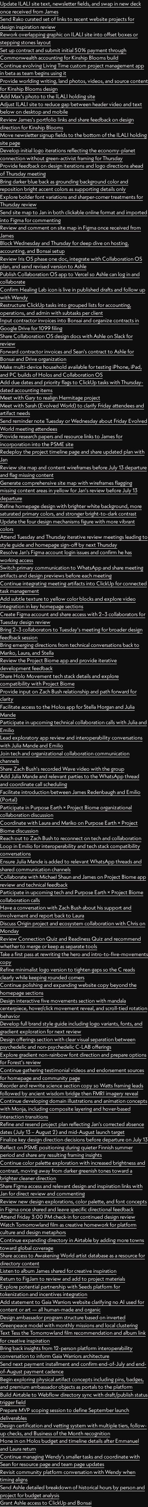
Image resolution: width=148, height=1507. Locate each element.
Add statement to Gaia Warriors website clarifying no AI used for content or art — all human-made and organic (72, 1305)
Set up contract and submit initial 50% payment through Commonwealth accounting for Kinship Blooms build (63, 54)
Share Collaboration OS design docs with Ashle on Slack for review (66, 339)
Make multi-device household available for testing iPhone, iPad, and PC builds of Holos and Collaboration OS (71, 370)
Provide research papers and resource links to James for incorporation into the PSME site (61, 440)
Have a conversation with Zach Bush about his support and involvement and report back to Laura (65, 911)
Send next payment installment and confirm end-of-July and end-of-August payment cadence (73, 1367)
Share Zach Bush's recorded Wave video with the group (62, 768)
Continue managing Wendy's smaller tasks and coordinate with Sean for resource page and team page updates (70, 1460)
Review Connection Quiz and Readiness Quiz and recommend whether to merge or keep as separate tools (70, 942)
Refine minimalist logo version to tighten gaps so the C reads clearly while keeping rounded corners (67, 973)
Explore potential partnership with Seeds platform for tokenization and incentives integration (60, 1290)
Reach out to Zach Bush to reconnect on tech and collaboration (70, 838)
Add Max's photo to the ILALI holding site (47, 96)
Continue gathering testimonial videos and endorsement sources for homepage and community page (72, 1073)
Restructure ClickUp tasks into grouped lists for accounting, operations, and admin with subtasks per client (65, 308)
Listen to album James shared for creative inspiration (58, 1270)
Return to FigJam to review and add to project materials (62, 1278)
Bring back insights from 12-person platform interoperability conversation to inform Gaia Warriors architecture (66, 1352)
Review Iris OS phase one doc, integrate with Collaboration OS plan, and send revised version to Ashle (71, 262)
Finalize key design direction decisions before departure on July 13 (74, 1139)
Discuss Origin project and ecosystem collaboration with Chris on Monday (72, 927)
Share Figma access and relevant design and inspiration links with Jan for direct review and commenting (71, 1189)
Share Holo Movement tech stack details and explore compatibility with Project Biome (59, 679)
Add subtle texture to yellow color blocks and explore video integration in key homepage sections (68, 602)
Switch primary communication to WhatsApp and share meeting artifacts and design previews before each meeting (71, 571)
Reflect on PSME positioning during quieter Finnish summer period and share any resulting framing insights (66, 1151)
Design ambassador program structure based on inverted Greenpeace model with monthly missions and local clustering (69, 1321)
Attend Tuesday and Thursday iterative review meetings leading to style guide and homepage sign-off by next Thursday (74, 540)
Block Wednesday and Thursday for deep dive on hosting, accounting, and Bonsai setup (64, 246)
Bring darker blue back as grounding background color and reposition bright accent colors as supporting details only (64, 185)
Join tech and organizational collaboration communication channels (64, 757)
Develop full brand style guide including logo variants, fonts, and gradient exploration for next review (71, 1027)
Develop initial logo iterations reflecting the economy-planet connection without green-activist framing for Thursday (67, 154)
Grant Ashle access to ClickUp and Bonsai (46, 1502)
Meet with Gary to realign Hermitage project (50, 397)
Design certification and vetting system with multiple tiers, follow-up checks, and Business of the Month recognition (73, 1429)
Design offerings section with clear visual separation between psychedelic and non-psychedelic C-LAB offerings (67, 1043)
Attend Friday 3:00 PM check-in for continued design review (67, 1216)
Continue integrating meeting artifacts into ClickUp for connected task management (73, 587)
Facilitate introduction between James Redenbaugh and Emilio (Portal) (70, 795)
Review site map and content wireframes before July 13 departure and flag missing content (73, 471)
